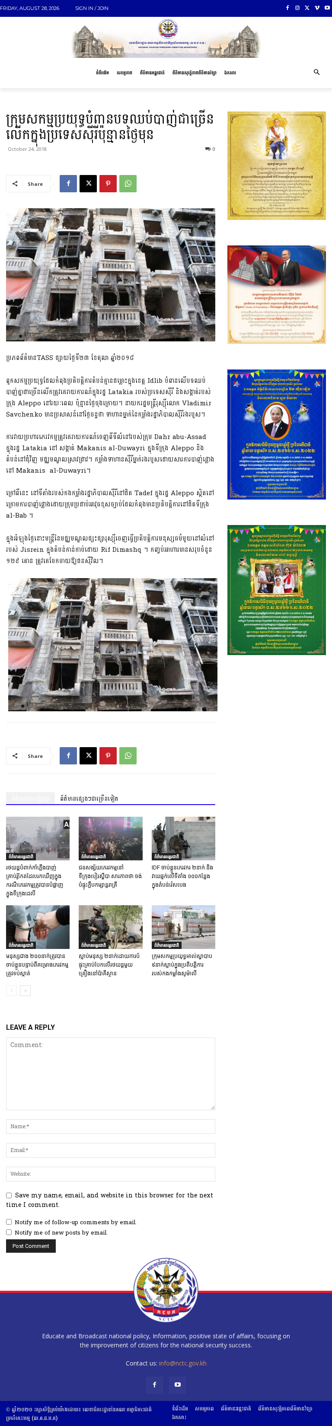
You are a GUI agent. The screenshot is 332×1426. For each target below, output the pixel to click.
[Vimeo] (317, 8)
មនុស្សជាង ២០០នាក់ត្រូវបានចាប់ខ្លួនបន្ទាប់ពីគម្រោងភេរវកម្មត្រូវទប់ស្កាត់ (37, 965)
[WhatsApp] (128, 183)
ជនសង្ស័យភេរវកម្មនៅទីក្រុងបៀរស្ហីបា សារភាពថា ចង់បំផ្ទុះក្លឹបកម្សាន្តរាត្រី (110, 876)
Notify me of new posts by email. (61, 1233)
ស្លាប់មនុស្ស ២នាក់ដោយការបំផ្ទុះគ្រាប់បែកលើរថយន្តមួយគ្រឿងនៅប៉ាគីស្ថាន (109, 965)
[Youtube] (327, 8)
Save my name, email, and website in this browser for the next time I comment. (109, 1200)
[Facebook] (288, 8)
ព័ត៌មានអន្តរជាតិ (21, 856)
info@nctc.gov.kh (183, 1363)
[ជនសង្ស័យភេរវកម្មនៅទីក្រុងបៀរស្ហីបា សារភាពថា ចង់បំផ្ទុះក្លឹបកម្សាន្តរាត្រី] (110, 838)
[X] (308, 8)
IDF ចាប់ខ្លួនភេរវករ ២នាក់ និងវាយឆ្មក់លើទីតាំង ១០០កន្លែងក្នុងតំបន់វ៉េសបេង (182, 876)
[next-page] (25, 990)
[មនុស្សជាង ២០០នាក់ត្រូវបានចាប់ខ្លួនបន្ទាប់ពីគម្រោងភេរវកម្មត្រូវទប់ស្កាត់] (38, 927)
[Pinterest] (108, 183)
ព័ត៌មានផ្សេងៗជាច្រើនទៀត (89, 798)
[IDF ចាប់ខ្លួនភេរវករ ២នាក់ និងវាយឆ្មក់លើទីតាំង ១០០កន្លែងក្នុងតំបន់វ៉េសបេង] (183, 838)
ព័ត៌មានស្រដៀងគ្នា (30, 798)
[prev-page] (11, 990)
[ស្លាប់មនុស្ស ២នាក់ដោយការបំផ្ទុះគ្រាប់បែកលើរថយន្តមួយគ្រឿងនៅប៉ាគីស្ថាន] (110, 927)
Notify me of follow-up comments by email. (76, 1222)
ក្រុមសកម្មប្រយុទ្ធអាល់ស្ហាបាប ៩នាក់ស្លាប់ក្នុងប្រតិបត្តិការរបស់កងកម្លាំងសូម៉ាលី (182, 965)
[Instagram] (298, 8)
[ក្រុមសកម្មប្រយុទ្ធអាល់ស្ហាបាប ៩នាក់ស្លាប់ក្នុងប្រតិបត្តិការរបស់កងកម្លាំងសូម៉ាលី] (183, 927)
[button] (316, 73)
